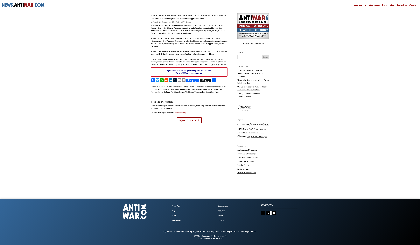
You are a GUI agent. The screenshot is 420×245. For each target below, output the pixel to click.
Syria (266, 124)
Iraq (247, 124)
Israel (241, 128)
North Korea (239, 124)
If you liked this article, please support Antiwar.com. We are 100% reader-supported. (189, 71)
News (384, 5)
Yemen (251, 133)
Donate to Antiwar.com (246, 173)
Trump (188, 22)
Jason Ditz (157, 22)
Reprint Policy (243, 165)
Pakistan (260, 124)
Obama (241, 136)
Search (220, 216)
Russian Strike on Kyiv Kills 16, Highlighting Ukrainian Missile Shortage (249, 73)
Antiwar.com (360, 5)
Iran (250, 128)
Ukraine (257, 133)
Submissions (223, 206)
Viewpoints (374, 5)
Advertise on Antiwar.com (253, 44)
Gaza (242, 133)
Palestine (262, 132)
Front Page (176, 206)
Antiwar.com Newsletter (247, 150)
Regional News (243, 169)
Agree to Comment (189, 120)
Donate (412, 5)
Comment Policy (180, 113)
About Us (221, 211)
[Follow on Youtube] (273, 213)
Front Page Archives (245, 161)
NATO (246, 129)
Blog (392, 5)
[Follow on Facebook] (263, 213)
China (243, 124)
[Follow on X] (268, 213)
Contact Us (402, 5)
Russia (253, 124)
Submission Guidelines (246, 154)
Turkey (246, 133)
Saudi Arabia (263, 129)
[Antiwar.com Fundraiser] (253, 39)
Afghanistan (253, 136)
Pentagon (263, 137)
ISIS (238, 133)
